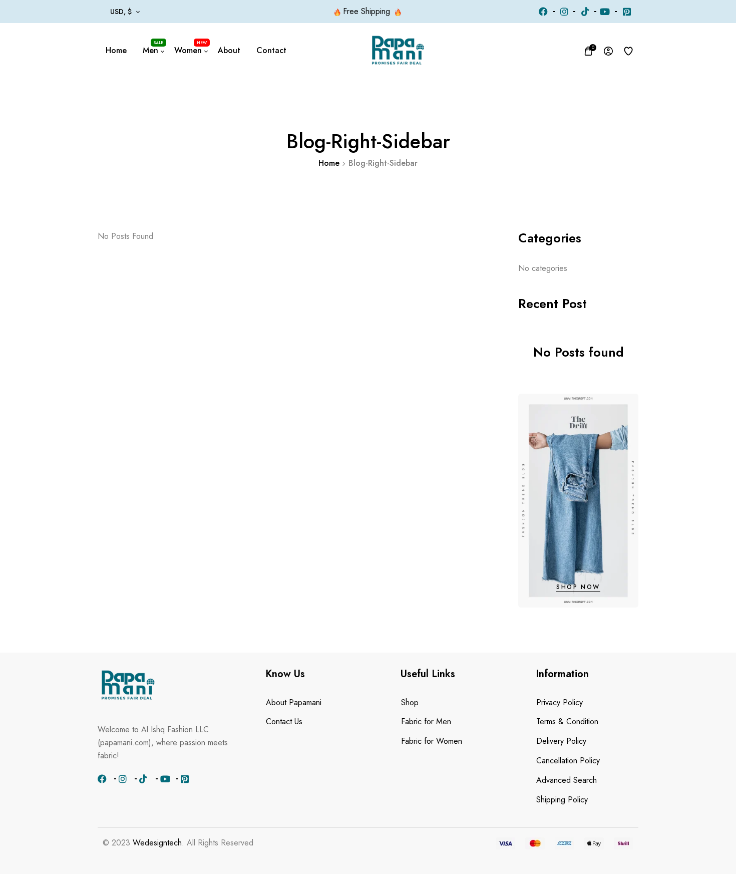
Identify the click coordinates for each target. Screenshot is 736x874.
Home (328, 163)
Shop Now (578, 587)
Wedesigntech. (158, 842)
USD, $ (121, 12)
